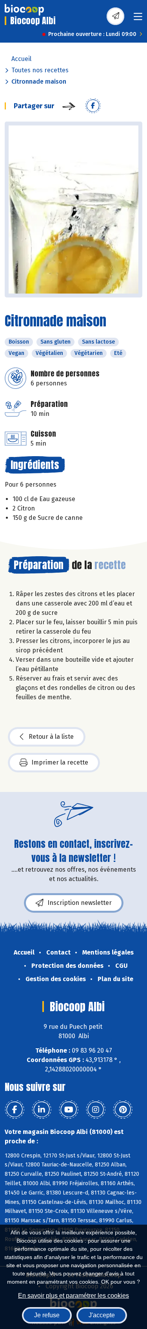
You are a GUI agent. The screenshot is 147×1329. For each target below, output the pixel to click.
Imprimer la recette (59, 762)
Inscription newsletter (79, 902)
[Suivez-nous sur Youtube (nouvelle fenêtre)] (68, 1109)
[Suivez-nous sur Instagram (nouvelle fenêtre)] (95, 1109)
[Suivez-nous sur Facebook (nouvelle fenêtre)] (14, 1109)
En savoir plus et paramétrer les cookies (73, 1295)
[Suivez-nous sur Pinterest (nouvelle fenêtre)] (122, 1109)
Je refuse (47, 1315)
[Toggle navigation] (138, 19)
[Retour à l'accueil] (24, 10)
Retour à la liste (51, 736)
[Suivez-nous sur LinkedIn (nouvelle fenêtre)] (41, 1109)
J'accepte (102, 1315)
